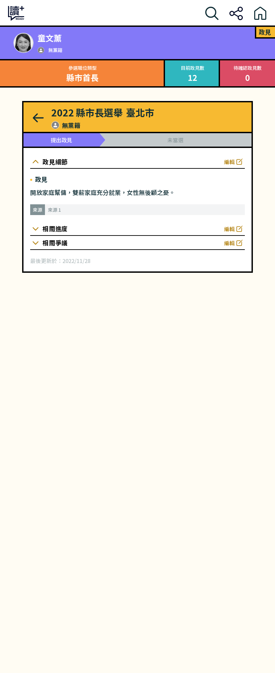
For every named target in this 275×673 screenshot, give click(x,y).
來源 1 (54, 209)
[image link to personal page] (23, 43)
